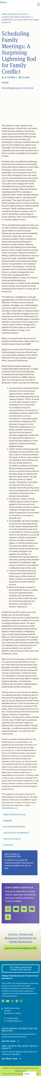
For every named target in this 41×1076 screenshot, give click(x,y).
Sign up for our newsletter (20, 948)
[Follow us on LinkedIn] (24, 909)
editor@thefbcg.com (10, 808)
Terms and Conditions (20, 1074)
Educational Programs (14, 827)
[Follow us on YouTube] (16, 909)
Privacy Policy (7, 1074)
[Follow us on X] (8, 917)
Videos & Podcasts (11, 839)
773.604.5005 (12, 1018)
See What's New (9, 1059)
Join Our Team (8, 1041)
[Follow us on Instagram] (8, 909)
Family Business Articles (14, 14)
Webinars (7, 821)
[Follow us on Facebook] (32, 909)
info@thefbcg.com (14, 1021)
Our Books (8, 845)
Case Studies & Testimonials (16, 833)
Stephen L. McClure (17, 77)
